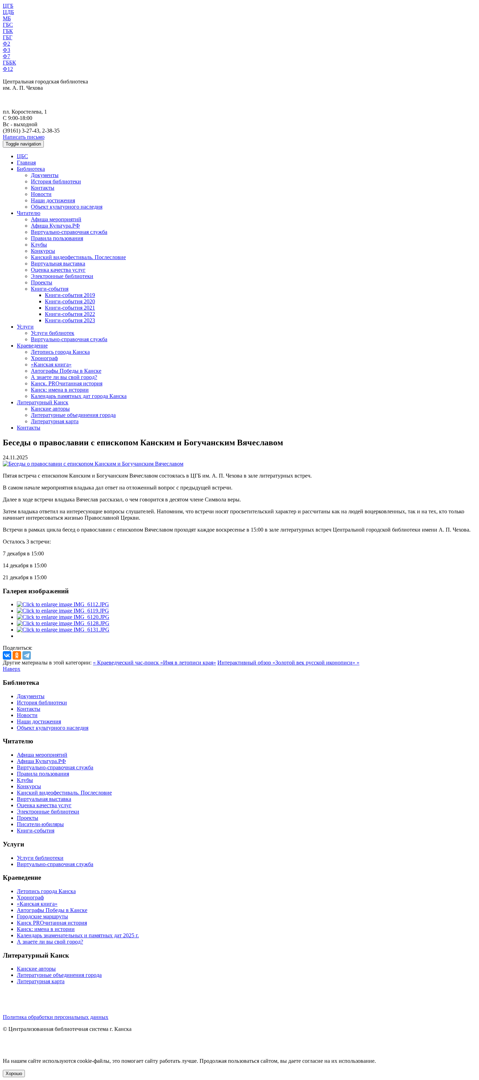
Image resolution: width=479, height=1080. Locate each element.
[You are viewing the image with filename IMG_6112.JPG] (63, 604)
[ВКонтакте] (7, 655)
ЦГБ (8, 6)
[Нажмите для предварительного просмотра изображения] (93, 464)
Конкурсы (43, 251)
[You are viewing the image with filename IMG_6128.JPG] (63, 623)
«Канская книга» (51, 364)
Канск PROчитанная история (52, 923)
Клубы (39, 245)
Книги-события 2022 (70, 314)
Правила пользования (57, 238)
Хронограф (44, 358)
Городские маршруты (42, 916)
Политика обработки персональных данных (55, 1017)
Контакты (42, 188)
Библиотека (31, 169)
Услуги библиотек (52, 333)
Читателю (28, 213)
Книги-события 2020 (70, 301)
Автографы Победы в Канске (66, 371)
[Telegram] (26, 655)
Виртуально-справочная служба (69, 232)
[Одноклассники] (17, 655)
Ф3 (6, 50)
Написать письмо (24, 137)
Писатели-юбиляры (40, 824)
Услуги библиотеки (40, 858)
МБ (7, 18)
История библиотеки (56, 181)
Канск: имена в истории (60, 390)
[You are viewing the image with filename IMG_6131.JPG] (63, 630)
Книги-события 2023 (70, 320)
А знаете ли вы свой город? (64, 377)
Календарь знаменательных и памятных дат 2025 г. (78, 935)
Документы (45, 175)
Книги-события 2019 (70, 295)
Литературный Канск (42, 402)
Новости (41, 194)
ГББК (9, 63)
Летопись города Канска (60, 352)
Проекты (41, 282)
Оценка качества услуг (58, 270)
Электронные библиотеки (62, 276)
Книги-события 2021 (70, 308)
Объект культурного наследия (66, 207)
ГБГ (7, 37)
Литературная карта (55, 421)
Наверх (11, 669)
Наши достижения (53, 200)
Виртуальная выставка (58, 263)
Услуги (25, 327)
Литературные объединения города (73, 415)
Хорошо (14, 1073)
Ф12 (8, 69)
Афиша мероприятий (56, 219)
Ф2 (6, 44)
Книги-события (49, 289)
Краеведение (32, 346)
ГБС (8, 25)
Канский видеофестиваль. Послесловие (78, 257)
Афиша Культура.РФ (55, 226)
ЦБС (22, 156)
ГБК (8, 31)
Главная (26, 163)
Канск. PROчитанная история (66, 383)
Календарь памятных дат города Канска (79, 396)
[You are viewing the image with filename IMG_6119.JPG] (63, 611)
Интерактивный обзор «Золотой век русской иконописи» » (288, 663)
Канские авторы (50, 409)
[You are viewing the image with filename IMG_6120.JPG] (63, 617)
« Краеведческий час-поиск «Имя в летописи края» (154, 663)
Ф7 (6, 56)
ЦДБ (8, 12)
